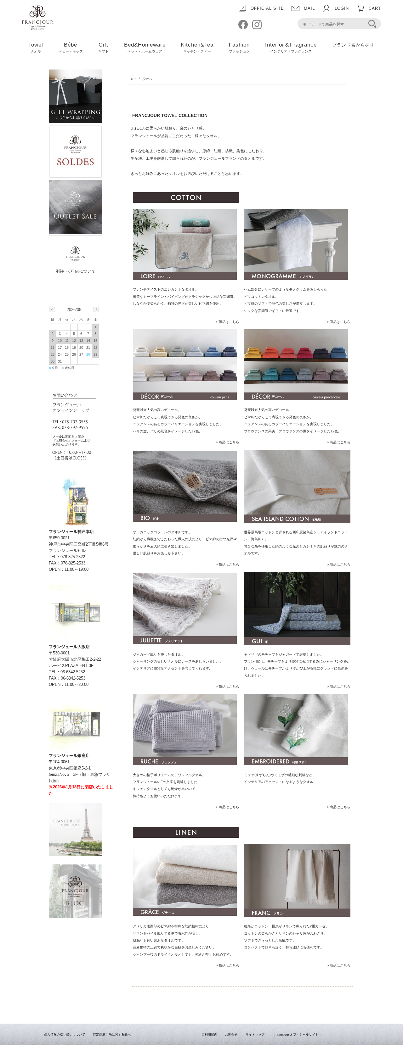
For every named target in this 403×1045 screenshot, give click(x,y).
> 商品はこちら (227, 322)
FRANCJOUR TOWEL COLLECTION (169, 115)
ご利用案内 (209, 1034)
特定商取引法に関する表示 (112, 1034)
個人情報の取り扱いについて (64, 1034)
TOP (132, 79)
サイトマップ (255, 1034)
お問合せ (231, 1034)
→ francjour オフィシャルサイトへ (296, 1034)
